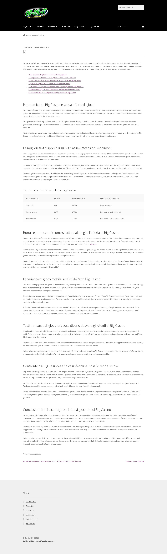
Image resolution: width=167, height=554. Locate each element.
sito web (93, 244)
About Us (40, 27)
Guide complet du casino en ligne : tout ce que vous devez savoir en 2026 (53, 461)
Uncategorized (36, 35)
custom (47, 47)
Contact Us (52, 27)
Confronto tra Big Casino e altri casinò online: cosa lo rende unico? (54, 89)
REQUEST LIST (80, 27)
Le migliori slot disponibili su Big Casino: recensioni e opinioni (52, 78)
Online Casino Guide (133, 461)
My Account (94, 27)
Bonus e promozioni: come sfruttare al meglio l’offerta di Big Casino (55, 81)
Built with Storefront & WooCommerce (38, 541)
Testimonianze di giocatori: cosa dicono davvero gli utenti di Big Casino (56, 86)
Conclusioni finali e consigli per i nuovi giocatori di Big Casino (52, 92)
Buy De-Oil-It (28, 27)
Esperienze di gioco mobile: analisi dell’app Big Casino (49, 84)
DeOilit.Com (65, 27)
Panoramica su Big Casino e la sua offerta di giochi (48, 75)
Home (28, 35)
